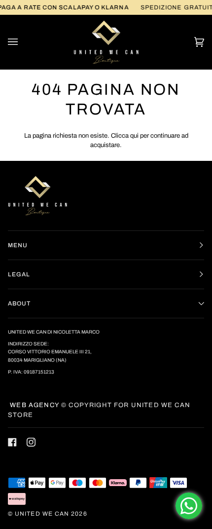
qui (134, 135)
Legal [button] (19, 274)
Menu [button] (18, 245)
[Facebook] (12, 442)
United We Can (42, 513)
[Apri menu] (22, 42)
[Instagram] (31, 442)
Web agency (33, 405)
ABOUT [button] (19, 303)
